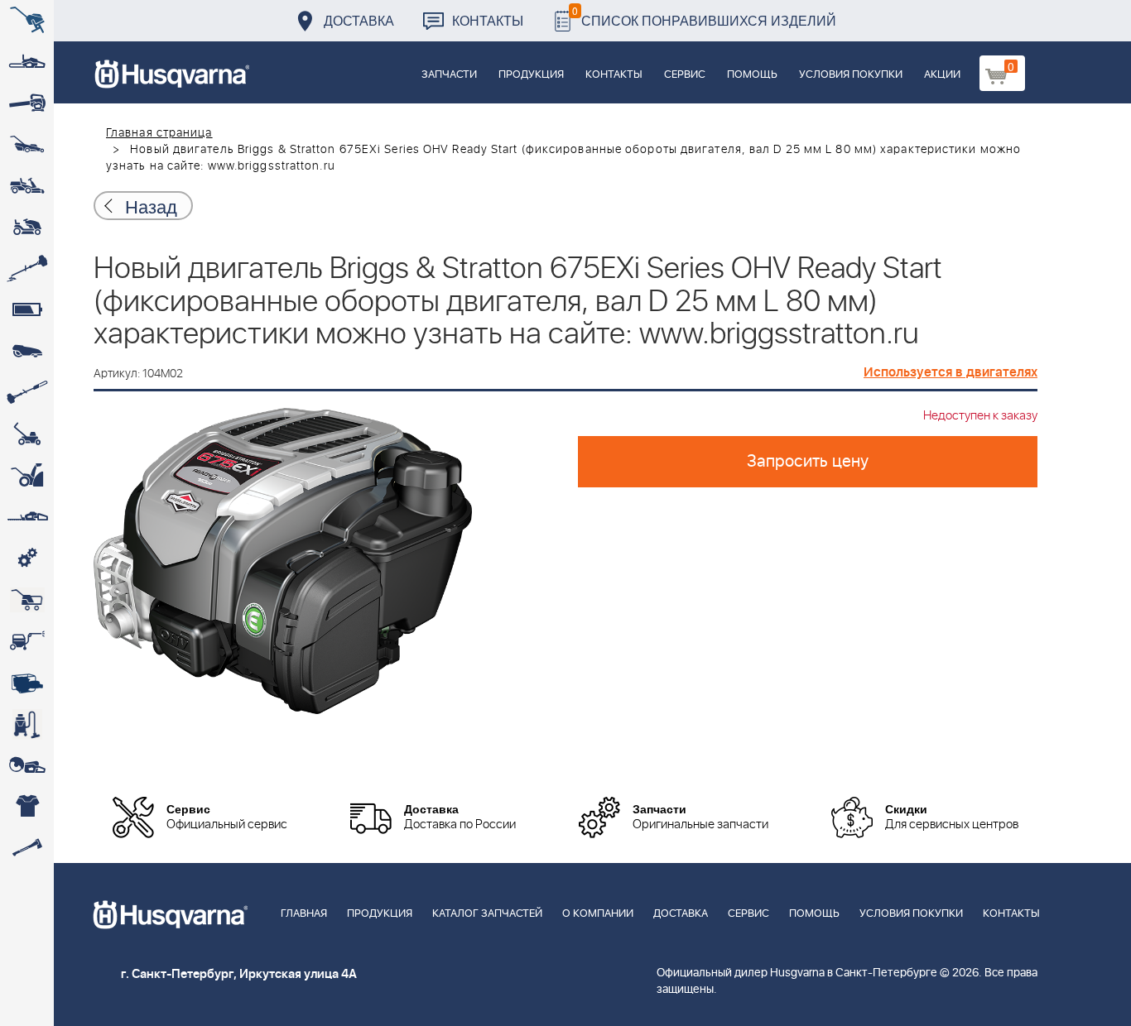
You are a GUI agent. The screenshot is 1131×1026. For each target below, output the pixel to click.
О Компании (597, 914)
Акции (942, 75)
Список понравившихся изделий (704, 16)
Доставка (359, 20)
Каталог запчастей (487, 914)
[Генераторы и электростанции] (27, 600)
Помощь (752, 75)
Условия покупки (850, 75)
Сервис (684, 75)
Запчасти (449, 75)
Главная (304, 914)
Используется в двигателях (950, 372)
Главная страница (159, 133)
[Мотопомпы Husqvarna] (27, 682)
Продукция (531, 75)
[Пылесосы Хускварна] (27, 724)
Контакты (487, 20)
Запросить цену (808, 461)
